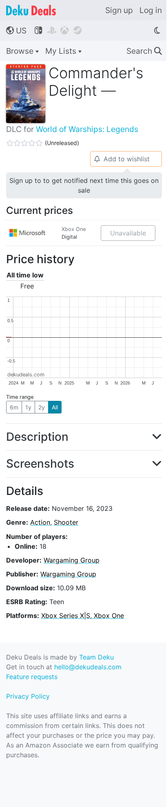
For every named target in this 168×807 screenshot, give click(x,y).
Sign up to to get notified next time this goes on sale (84, 185)
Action (40, 522)
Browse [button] (20, 51)
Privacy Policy (28, 696)
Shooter (66, 522)
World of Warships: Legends (87, 129)
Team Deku (96, 657)
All (55, 407)
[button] (84, 437)
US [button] (16, 30)
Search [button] (144, 51)
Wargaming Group (71, 560)
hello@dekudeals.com (88, 667)
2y (41, 407)
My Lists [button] (61, 51)
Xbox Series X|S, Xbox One (82, 615)
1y (28, 407)
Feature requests (31, 677)
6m (14, 407)
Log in (150, 10)
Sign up (119, 10)
